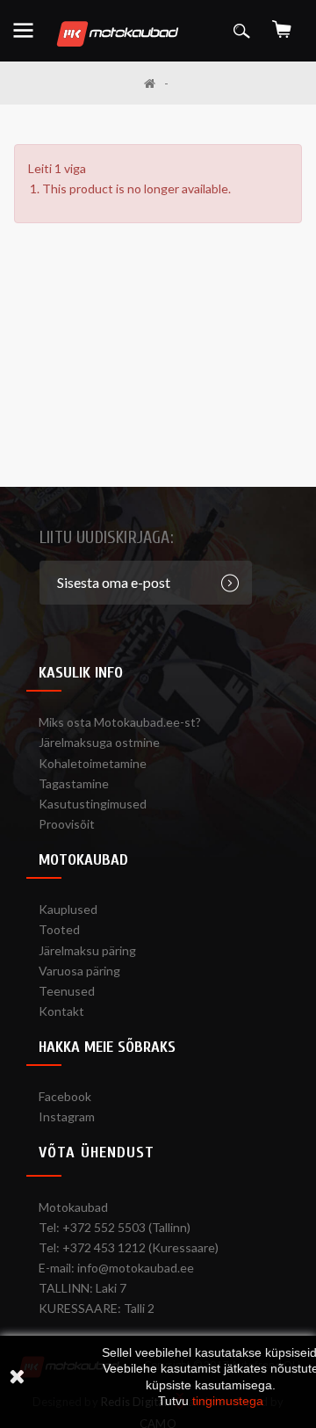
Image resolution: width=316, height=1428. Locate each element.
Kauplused (68, 909)
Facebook (65, 1096)
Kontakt (61, 1011)
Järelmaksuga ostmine (99, 742)
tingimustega (227, 1401)
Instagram (67, 1116)
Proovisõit (67, 823)
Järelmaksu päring (87, 950)
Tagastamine (74, 783)
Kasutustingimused (93, 803)
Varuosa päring (79, 970)
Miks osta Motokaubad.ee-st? (120, 721)
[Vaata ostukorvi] (282, 23)
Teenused (67, 990)
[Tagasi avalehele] (156, 83)
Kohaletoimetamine (93, 763)
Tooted (59, 929)
